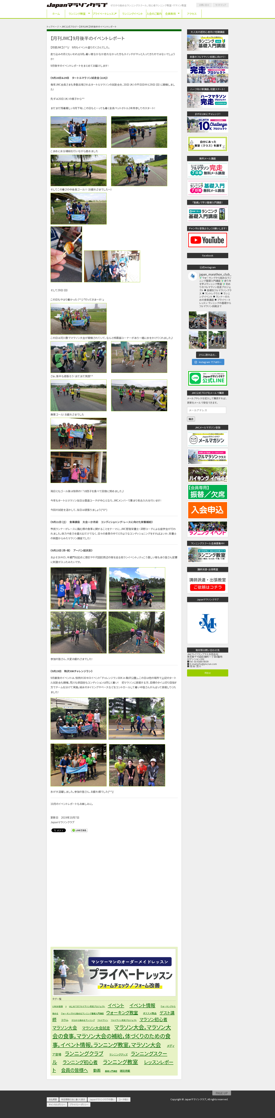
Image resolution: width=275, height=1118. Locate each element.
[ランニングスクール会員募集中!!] (207, 562)
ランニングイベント (132, 14)
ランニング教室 (77, 14)
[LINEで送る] (79, 830)
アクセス (192, 14)
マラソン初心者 (153, 1019)
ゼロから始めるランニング (83, 1020)
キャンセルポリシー (57, 1104)
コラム (64, 1020)
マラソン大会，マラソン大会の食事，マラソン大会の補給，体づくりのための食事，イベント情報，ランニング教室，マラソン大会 (111, 1035)
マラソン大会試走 (96, 1028)
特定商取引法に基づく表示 (73, 1099)
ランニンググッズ (118, 1054)
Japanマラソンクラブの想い (101, 1099)
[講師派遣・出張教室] (207, 592)
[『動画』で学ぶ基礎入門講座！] (207, 221)
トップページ (53, 26)
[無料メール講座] (207, 177)
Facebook (207, 255)
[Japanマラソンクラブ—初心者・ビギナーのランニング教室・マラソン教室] (77, 6)
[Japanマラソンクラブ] (207, 642)
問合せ (208, 672)
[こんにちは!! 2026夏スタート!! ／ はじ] (198, 320)
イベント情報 (142, 1005)
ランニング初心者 (80, 1062)
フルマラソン (102, 1020)
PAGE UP (222, 1093)
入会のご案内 (154, 14)
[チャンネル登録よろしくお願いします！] (207, 247)
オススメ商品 (150, 1013)
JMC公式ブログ (69, 26)
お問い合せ (204, 4)
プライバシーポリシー (79, 1104)
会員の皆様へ (74, 1070)
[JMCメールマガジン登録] (207, 446)
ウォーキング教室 (122, 1012)
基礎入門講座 (111, 1071)
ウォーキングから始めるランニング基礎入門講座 (82, 1013)
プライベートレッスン (104, 14)
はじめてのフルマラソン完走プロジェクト (87, 1006)
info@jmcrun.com (207, 664)
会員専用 (170, 14)
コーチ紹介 (124, 1099)
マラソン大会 (64, 1027)
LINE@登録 (57, 1006)
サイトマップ (220, 4)
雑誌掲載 (125, 1071)
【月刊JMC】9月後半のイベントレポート (88, 38)
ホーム (56, 14)
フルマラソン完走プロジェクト (124, 1020)
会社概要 (53, 1099)
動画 (97, 1070)
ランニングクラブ (84, 1053)
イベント (116, 1005)
